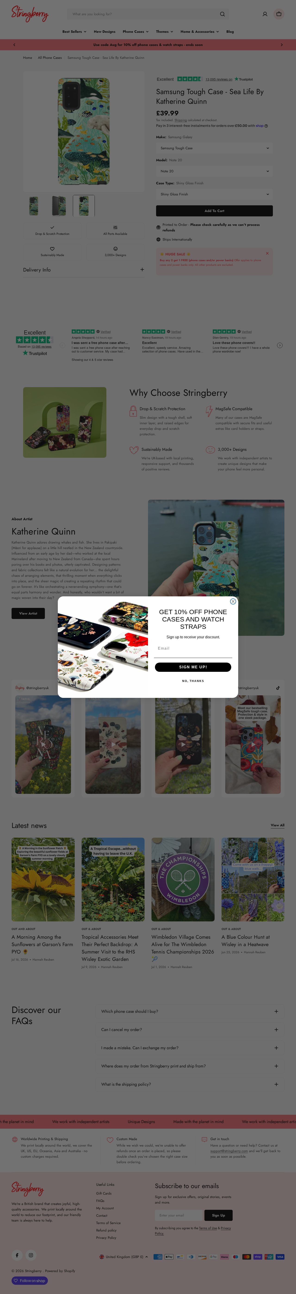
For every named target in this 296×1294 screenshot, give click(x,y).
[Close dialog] (233, 601)
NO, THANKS (193, 681)
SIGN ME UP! (193, 667)
